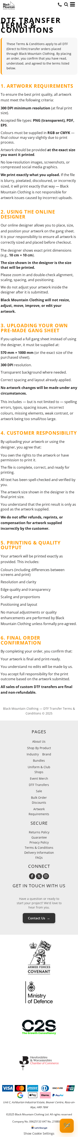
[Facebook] (32, 876)
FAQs (39, 857)
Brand (46, 754)
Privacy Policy (39, 842)
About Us (39, 741)
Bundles (39, 760)
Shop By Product (39, 748)
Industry (33, 754)
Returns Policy (39, 832)
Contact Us (39, 918)
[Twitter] (39, 876)
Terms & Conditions (39, 847)
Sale (39, 791)
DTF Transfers (39, 785)
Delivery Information (39, 852)
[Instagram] (46, 876)
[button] (66, 4)
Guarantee (39, 837)
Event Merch (39, 778)
